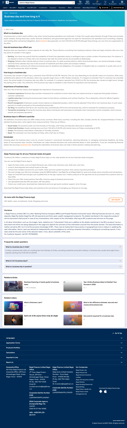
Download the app (119, 7)
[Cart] (105, 2)
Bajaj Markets (80, 382)
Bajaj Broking (80, 387)
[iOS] (105, 392)
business (43, 41)
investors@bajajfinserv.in (64, 384)
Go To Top (118, 333)
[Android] (100, 392)
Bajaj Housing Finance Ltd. (84, 384)
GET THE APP (116, 200)
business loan (26, 145)
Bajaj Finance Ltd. (81, 372)
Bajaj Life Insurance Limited (84, 380)
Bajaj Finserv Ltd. (81, 370)
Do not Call (105, 7)
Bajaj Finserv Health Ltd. (83, 389)
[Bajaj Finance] (10, 2)
